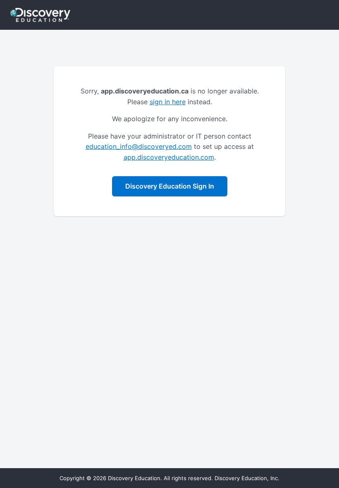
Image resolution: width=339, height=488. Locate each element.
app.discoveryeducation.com (169, 157)
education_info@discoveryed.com (139, 146)
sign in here (168, 102)
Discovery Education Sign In (169, 186)
